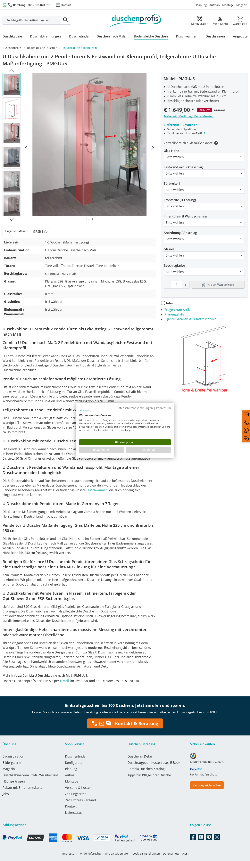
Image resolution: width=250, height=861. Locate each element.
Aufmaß (214, 5)
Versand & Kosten (78, 787)
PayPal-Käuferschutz (203, 774)
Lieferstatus (73, 812)
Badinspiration (13, 756)
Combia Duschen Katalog (146, 769)
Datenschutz (171, 853)
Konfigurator (74, 762)
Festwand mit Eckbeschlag (183, 167)
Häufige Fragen (14, 781)
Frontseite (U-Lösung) (180, 200)
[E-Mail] (246, 414)
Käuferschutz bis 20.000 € (207, 762)
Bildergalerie (12, 762)
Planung (201, 5)
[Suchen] (66, 20)
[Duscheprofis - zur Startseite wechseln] (135, 20)
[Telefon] (246, 422)
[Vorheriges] (26, 147)
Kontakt (66, 5)
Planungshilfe (175, 314)
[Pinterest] (209, 836)
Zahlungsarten (76, 794)
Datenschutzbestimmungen (135, 408)
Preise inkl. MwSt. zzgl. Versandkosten (188, 116)
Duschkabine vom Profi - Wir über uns (30, 775)
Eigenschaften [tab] (15, 231)
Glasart (169, 249)
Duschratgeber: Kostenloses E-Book (154, 762)
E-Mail (64, 681)
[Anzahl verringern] (168, 285)
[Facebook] (193, 836)
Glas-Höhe (171, 151)
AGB (185, 853)
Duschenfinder (76, 756)
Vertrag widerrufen (207, 785)
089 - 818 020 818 (39, 5)
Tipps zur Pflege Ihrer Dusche (149, 775)
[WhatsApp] (246, 430)
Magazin (241, 5)
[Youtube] (201, 836)
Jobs (6, 794)
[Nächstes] (153, 147)
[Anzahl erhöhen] (185, 285)
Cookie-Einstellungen (146, 853)
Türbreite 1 (172, 183)
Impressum (69, 853)
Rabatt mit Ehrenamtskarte (23, 787)
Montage (228, 5)
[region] (79, 147)
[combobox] (32, 20)
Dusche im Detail (140, 756)
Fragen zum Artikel (178, 310)
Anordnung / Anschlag (180, 233)
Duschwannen (97, 490)
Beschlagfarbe (174, 265)
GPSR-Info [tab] (40, 231)
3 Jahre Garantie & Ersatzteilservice (190, 319)
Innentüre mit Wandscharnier (186, 216)
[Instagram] (217, 836)
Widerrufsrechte (91, 853)
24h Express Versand (80, 800)
